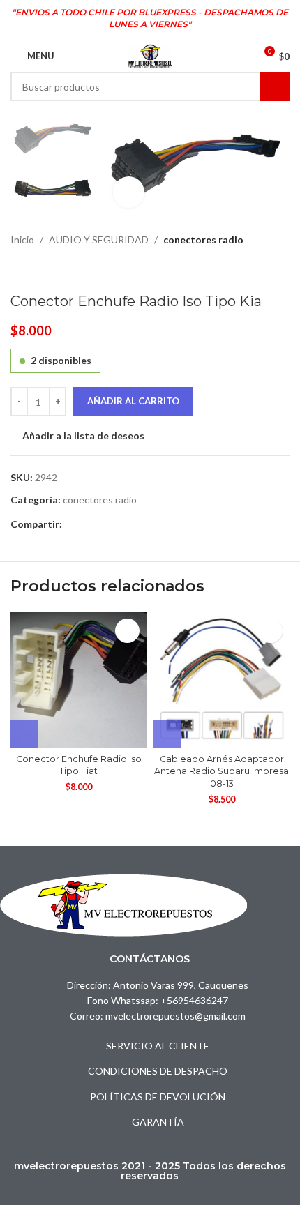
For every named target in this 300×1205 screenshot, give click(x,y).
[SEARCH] (275, 86)
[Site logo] (150, 55)
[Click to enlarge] (128, 192)
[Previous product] (18, 270)
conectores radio (203, 239)
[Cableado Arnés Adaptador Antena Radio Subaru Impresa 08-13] (221, 680)
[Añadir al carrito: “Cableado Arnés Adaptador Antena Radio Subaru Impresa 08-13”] (167, 734)
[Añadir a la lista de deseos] (127, 631)
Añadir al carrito (133, 401)
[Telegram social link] (86, 524)
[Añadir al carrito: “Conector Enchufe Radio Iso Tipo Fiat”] (24, 734)
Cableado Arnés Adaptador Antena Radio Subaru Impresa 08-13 (221, 771)
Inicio (22, 239)
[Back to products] (35, 270)
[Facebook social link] (70, 524)
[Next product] (52, 270)
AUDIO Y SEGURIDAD (99, 239)
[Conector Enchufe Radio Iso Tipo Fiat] (78, 680)
